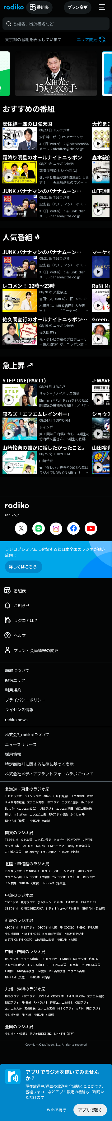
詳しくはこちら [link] (23, 567)
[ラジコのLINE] (38, 529)
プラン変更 (78, 7)
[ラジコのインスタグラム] (56, 529)
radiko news (16, 719)
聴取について (17, 670)
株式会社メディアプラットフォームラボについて (49, 774)
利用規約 (13, 690)
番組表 (43, 7)
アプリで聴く (90, 1110)
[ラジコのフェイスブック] (73, 529)
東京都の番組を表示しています (33, 39)
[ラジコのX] (21, 529)
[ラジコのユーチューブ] (91, 529)
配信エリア (15, 680)
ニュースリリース (21, 744)
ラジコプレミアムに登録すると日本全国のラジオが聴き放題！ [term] (55, 552)
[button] (92, 39)
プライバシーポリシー (25, 700)
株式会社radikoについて (27, 734)
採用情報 (13, 754)
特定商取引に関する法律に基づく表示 (39, 764)
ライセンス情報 (19, 709)
